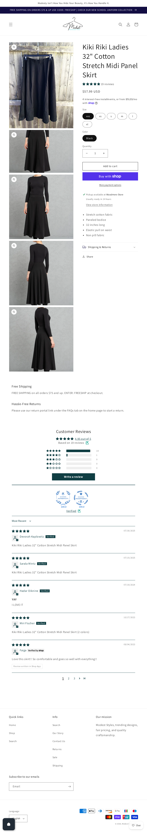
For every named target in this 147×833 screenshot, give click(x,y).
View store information (99, 204)
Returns (57, 749)
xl (87, 124)
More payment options (110, 185)
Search (13, 741)
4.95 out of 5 (83, 439)
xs (100, 116)
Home (12, 725)
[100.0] (63, 498)
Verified (71, 511)
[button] (11, 24)
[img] (21, 531)
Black (89, 138)
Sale (55, 757)
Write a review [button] (73, 477)
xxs (88, 116)
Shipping (58, 765)
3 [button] (74, 678)
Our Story (58, 733)
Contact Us (59, 741)
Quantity (86, 146)
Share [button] (90, 256)
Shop (12, 733)
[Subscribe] (69, 786)
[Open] (9, 824)
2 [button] (69, 678)
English (16, 818)
